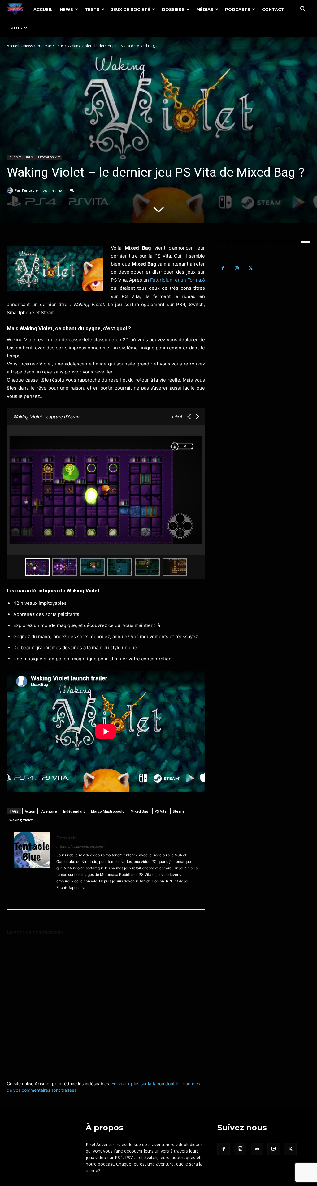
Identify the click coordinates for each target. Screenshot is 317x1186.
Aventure (49, 811)
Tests (92, 9)
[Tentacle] (11, 190)
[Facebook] (222, 268)
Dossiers (173, 9)
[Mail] (69, 897)
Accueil (42, 9)
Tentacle (29, 190)
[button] (302, 10)
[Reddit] (81, 897)
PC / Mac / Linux (50, 46)
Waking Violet (21, 819)
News (66, 9)
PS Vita (161, 811)
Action (30, 811)
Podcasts (237, 9)
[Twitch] (273, 1149)
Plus (16, 27)
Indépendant (74, 811)
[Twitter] (92, 897)
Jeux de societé (130, 9)
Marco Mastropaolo (107, 811)
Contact (273, 9)
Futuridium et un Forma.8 (177, 280)
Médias (204, 9)
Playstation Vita (49, 157)
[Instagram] (58, 897)
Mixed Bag (140, 811)
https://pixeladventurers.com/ (80, 846)
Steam (178, 811)
